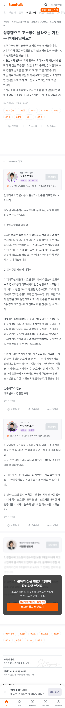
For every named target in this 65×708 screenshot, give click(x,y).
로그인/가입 (56, 4)
